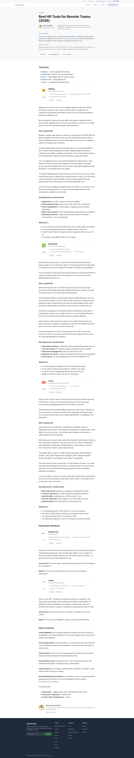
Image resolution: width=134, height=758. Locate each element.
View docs (58, 100)
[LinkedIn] (113, 1)
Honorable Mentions (54, 54)
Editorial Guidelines (100, 1)
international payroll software (48, 682)
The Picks (42, 54)
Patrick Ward (49, 25)
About (84, 1)
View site (51, 100)
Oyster (44, 82)
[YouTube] (118, 1)
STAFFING (41, 12)
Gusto (81, 41)
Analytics (56, 732)
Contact (109, 1)
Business (56, 735)
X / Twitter (84, 729)
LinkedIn (84, 726)
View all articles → (51, 712)
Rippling (41, 36)
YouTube (84, 732)
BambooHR (71, 38)
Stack (103, 5)
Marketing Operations (59, 726)
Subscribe (48, 734)
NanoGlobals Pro (61, 27)
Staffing (56, 729)
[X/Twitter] (115, 1)
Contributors (91, 1)
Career (56, 738)
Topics (95, 5)
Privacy (70, 738)
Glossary (56, 747)
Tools (88, 5)
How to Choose (67, 54)
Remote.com (46, 79)
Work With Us (112, 5)
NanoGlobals (20, 5)
